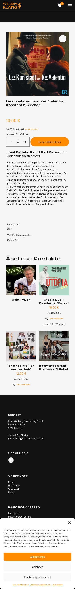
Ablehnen (37, 566)
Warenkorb (13, 488)
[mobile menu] (70, 5)
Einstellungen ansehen (37, 577)
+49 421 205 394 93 (18, 435)
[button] (69, 522)
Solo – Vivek (21, 299)
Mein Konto (14, 485)
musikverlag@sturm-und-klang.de (26, 438)
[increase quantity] (25, 142)
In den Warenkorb (50, 142)
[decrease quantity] (10, 142)
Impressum (57, 584)
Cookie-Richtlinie (21, 584)
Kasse (11, 492)
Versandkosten (31, 129)
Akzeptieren (37, 556)
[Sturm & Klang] (12, 5)
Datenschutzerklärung (40, 584)
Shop (10, 481)
